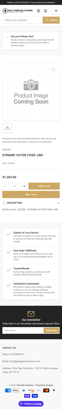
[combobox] (31, 20)
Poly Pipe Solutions (25, 385)
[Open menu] (56, 10)
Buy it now (31, 194)
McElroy (6, 150)
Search (53, 20)
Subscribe (51, 330)
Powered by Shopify (44, 385)
